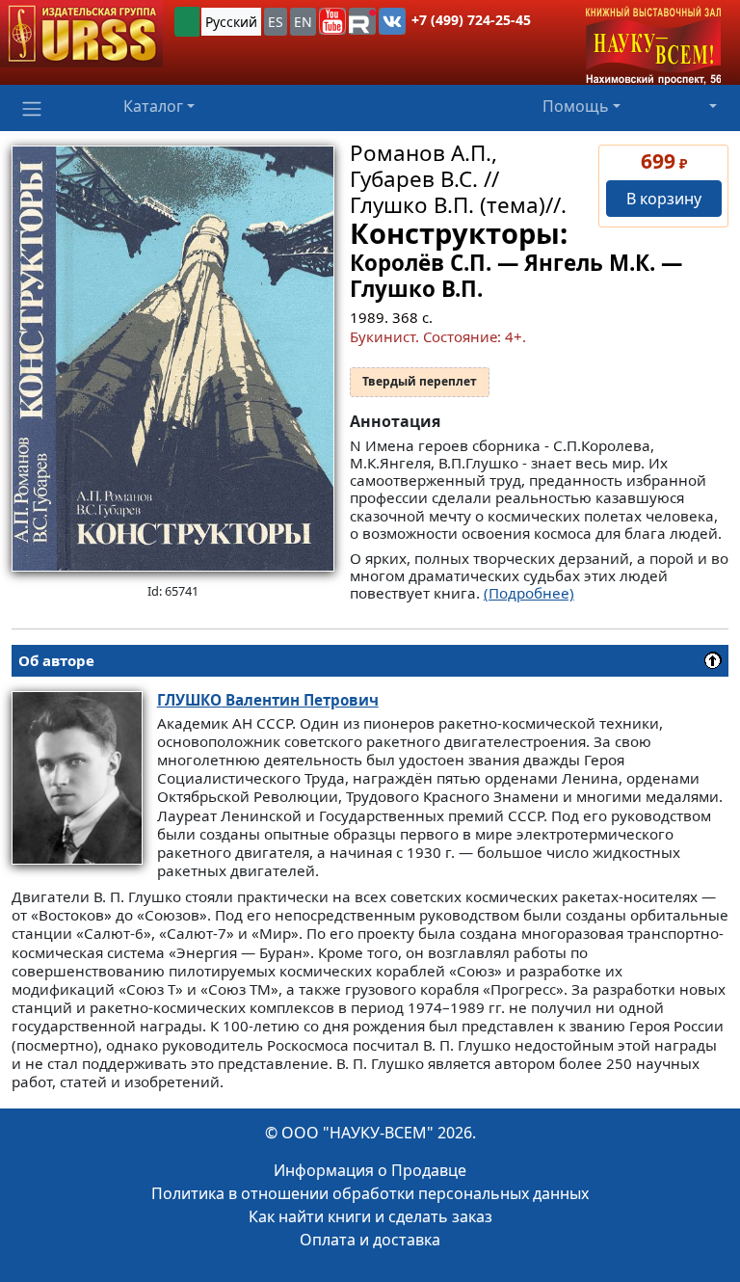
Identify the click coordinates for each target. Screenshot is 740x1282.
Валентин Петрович (268, 699)
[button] (332, 21)
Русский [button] (231, 22)
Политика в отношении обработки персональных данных (370, 1193)
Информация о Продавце (370, 1170)
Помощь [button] (575, 106)
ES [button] (275, 22)
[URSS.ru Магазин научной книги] (81, 33)
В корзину (663, 198)
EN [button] (303, 22)
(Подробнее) (529, 592)
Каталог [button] (153, 106)
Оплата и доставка (370, 1239)
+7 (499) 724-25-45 (471, 20)
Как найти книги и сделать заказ (370, 1216)
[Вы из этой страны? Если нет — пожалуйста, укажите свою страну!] (186, 22)
